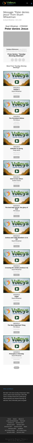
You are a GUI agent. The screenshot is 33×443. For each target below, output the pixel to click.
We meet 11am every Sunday (11, 393)
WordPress (21, 440)
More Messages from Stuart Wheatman (16, 51)
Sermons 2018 (18, 426)
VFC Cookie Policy (21, 430)
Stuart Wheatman (9, 20)
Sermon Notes (16, 123)
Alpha (25, 426)
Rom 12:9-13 (16, 182)
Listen (16, 96)
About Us (21, 419)
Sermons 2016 (20, 424)
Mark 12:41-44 (16, 152)
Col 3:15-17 (13, 357)
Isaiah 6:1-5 (16, 212)
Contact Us (11, 422)
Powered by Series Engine (16, 372)
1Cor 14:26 (19, 357)
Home (9, 419)
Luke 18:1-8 (16, 122)
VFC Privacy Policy (10, 430)
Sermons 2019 (12, 428)
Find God (22, 421)
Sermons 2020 (11, 432)
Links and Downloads (12, 421)
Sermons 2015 (11, 424)
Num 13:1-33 (16, 243)
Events (15, 419)
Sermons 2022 (20, 432)
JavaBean (20, 428)
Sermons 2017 (8, 426)
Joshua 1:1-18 (16, 93)
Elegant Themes (21, 439)
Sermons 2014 (20, 422)
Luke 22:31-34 (23, 49)
